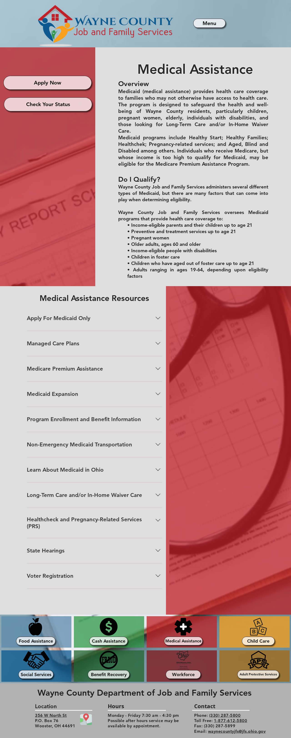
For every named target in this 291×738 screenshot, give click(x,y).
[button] (209, 23)
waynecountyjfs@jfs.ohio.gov (237, 731)
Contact (204, 706)
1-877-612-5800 (230, 720)
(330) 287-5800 (225, 715)
